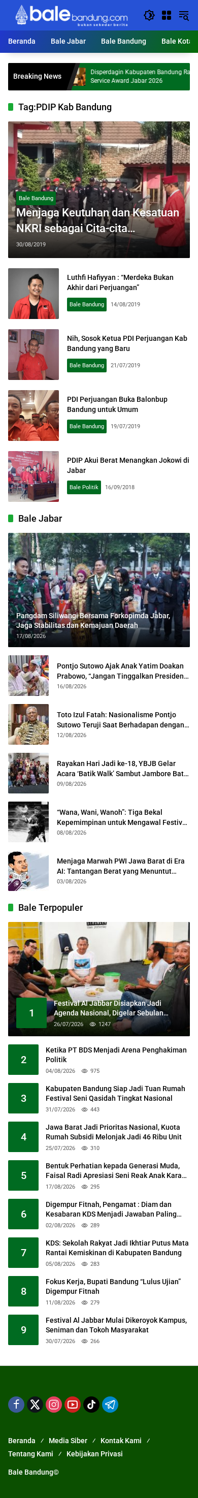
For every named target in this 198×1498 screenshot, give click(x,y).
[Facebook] (16, 1404)
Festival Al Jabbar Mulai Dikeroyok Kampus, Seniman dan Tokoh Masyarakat (116, 1325)
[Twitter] (35, 1404)
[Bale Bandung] (70, 15)
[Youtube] (72, 1404)
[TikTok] (91, 1404)
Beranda (22, 1441)
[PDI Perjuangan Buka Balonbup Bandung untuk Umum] (33, 415)
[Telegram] (110, 1404)
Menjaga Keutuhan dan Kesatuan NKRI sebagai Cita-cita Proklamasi (97, 221)
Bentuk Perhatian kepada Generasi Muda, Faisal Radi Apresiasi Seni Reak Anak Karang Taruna (118, 1171)
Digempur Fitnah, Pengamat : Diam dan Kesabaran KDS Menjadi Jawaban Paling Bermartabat (111, 1210)
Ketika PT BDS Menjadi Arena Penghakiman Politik (116, 1055)
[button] (149, 15)
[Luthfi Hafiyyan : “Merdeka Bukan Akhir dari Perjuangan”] (33, 293)
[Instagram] (54, 1404)
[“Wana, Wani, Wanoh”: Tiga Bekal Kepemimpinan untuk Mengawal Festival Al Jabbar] (28, 822)
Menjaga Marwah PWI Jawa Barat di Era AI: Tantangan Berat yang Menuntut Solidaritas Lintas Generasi (121, 866)
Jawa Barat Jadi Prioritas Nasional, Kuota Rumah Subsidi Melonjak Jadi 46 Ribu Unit (114, 1132)
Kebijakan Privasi (95, 1454)
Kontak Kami (121, 1441)
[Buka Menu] (166, 15)
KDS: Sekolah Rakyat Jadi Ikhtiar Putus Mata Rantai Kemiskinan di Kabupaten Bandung (117, 1248)
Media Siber (68, 1441)
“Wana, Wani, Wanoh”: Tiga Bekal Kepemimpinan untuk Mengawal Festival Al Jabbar (122, 817)
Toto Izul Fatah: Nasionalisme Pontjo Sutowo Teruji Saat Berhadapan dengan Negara (120, 720)
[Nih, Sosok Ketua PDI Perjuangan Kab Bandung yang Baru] (33, 354)
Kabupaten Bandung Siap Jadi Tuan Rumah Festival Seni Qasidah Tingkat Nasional (115, 1094)
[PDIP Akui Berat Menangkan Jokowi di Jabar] (33, 476)
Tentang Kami (30, 1454)
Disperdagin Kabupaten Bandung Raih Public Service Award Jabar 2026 (127, 76)
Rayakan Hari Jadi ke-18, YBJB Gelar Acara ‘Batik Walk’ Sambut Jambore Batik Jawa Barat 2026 (123, 769)
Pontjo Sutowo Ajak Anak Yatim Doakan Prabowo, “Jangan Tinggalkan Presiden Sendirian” (120, 671)
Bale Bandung (36, 198)
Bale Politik (84, 487)
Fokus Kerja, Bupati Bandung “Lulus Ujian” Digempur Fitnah (113, 1287)
